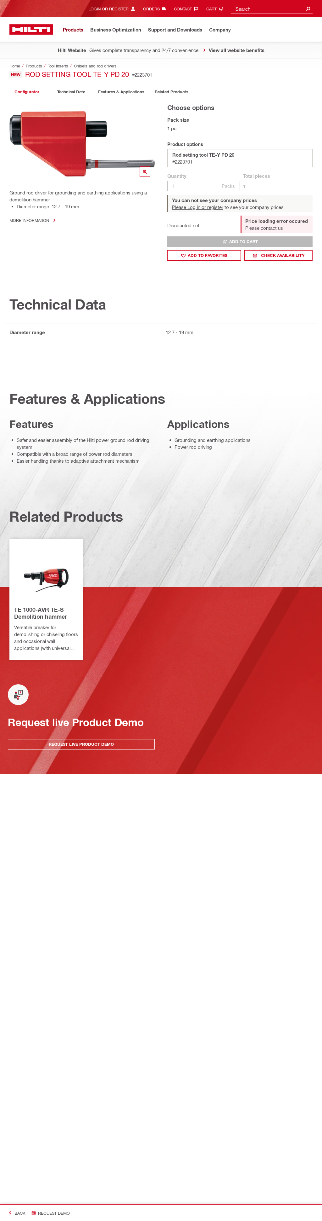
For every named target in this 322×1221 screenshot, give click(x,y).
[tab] (27, 92)
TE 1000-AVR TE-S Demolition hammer (40, 613)
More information (29, 220)
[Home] (31, 29)
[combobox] (272, 8)
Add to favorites (207, 255)
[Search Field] (308, 8)
